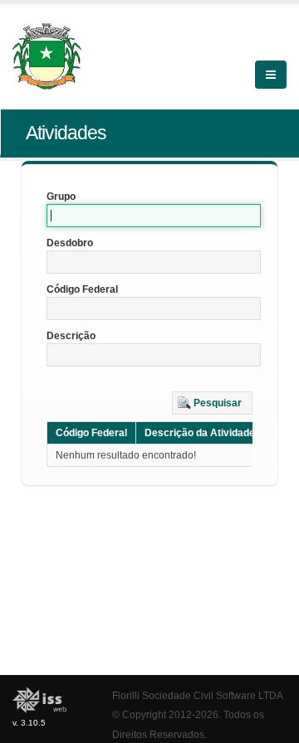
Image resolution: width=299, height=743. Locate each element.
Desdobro (70, 243)
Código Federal (82, 289)
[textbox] (154, 215)
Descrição (71, 336)
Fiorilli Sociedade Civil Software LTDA (197, 695)
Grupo (61, 196)
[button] (212, 403)
